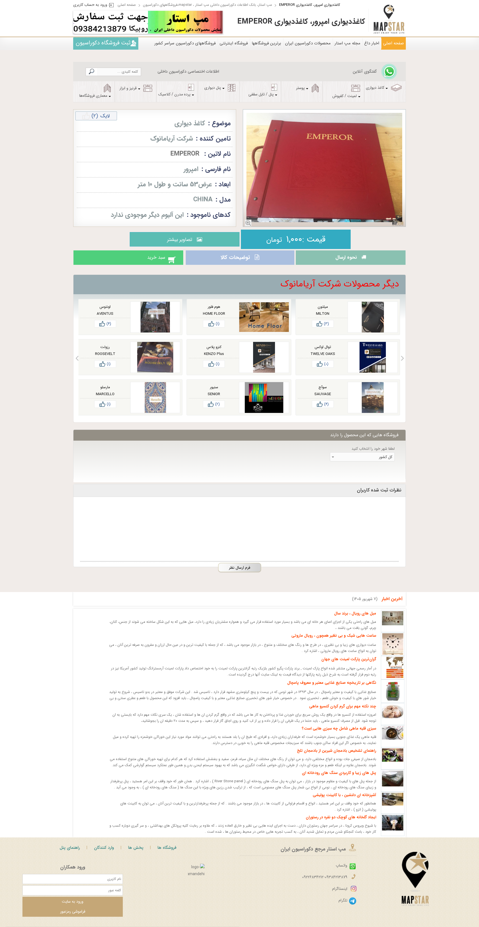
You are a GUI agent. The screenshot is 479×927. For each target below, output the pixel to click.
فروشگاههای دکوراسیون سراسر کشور (185, 43)
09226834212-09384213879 (324, 882)
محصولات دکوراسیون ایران (308, 43)
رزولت (105, 352)
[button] (402, 363)
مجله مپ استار (347, 43)
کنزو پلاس (214, 352)
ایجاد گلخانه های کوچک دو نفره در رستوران (341, 822)
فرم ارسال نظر (239, 573)
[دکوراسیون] (185, 22)
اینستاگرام (339, 894)
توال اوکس (323, 352)
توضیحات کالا (234, 260)
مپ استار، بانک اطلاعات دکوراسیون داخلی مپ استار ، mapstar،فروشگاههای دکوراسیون (207, 5)
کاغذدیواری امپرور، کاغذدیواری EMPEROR (309, 5)
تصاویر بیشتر (178, 239)
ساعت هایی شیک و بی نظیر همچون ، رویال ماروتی (333, 641)
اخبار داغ (371, 43)
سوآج (323, 392)
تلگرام (342, 905)
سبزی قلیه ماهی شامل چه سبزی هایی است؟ (339, 733)
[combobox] (362, 461)
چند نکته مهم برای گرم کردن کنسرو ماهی (342, 711)
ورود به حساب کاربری (90, 5)
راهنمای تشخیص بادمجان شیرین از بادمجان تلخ (336, 756)
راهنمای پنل (70, 852)
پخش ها (135, 852)
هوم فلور (214, 312)
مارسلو (105, 392)
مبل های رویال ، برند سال (355, 618)
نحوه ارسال (344, 260)
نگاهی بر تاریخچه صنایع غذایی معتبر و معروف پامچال (331, 688)
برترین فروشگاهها (266, 43)
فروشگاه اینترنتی (234, 43)
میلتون (323, 312)
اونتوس (105, 312)
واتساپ (341, 870)
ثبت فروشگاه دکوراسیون (103, 43)
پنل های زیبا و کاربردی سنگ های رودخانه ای (339, 778)
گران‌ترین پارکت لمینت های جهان (348, 664)
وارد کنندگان (104, 852)
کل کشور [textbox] (385, 462)
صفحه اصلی (127, 5)
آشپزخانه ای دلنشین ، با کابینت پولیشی (344, 800)
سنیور (214, 392)
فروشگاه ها (167, 852)
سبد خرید (150, 260)
